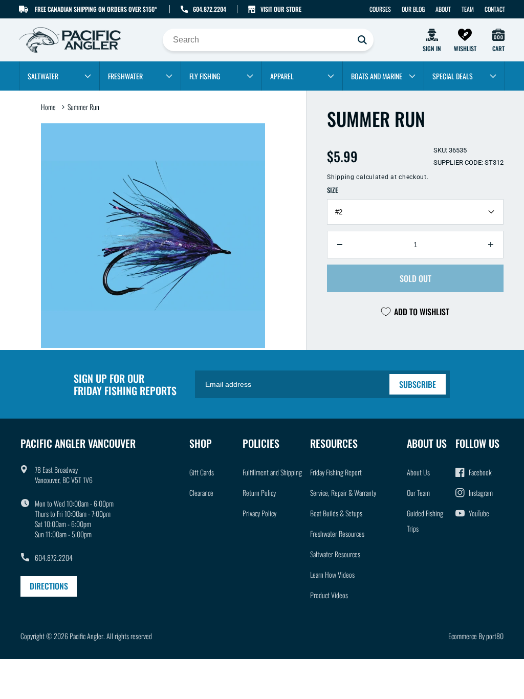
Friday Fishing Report (336, 472)
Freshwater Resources (337, 533)
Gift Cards (201, 472)
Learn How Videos (332, 574)
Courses (380, 9)
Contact (495, 9)
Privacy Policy (259, 513)
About (443, 9)
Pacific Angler (86, 635)
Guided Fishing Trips (425, 521)
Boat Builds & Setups (336, 513)
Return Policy (259, 492)
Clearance (201, 492)
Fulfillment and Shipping (272, 472)
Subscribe (417, 384)
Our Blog (413, 9)
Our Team (418, 492)
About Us (418, 472)
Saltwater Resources (335, 554)
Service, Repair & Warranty (343, 492)
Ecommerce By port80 (476, 635)
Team (468, 9)
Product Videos (329, 594)
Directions (49, 586)
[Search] (362, 40)
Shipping (341, 177)
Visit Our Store (280, 9)
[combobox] (268, 40)
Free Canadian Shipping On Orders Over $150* (96, 9)
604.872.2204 (209, 9)
